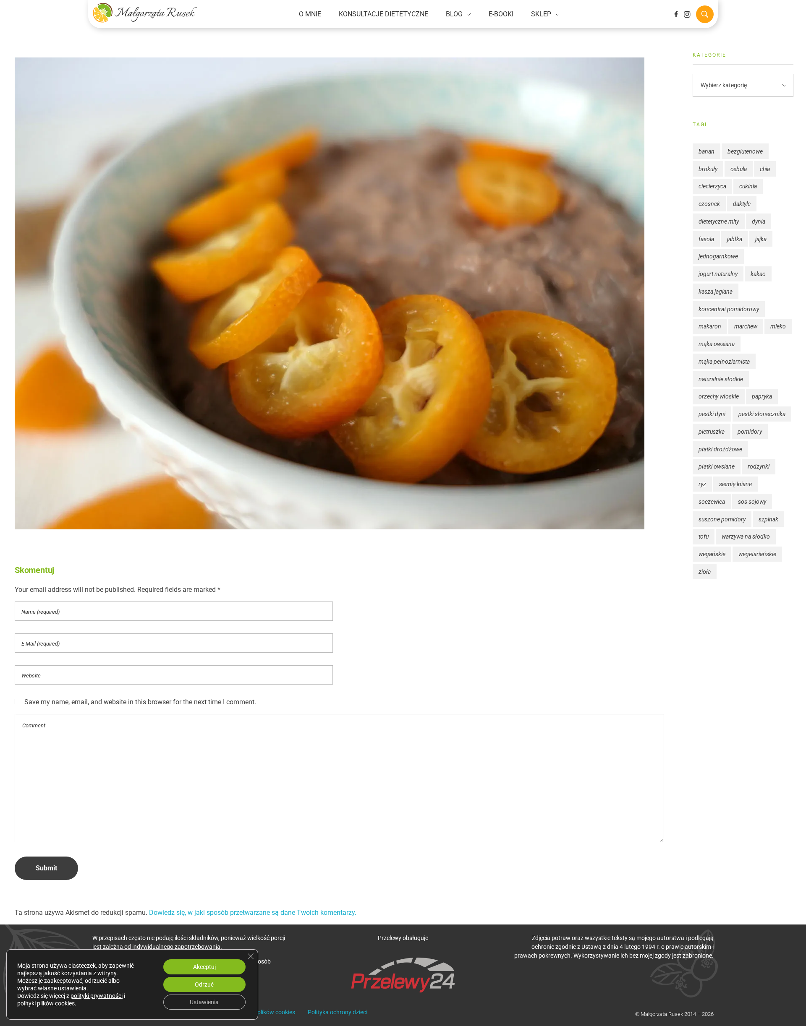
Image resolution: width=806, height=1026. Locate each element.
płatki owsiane (717, 466)
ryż (702, 484)
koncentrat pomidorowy (729, 309)
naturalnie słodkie (721, 379)
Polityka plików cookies (265, 1012)
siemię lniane (735, 484)
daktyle (742, 204)
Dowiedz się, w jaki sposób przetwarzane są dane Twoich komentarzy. (252, 913)
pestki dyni (712, 414)
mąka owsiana (717, 344)
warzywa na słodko (746, 536)
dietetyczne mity (719, 221)
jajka (761, 239)
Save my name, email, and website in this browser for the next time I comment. (140, 702)
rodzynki (758, 466)
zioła (705, 571)
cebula (738, 169)
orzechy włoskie (719, 396)
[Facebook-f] (676, 14)
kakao (758, 274)
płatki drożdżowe (720, 449)
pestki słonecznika (761, 414)
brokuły (708, 169)
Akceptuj (204, 967)
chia (765, 169)
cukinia (748, 186)
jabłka (734, 239)
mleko (778, 326)
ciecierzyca (712, 186)
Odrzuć (204, 984)
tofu (704, 536)
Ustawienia (204, 1002)
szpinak (768, 519)
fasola (706, 239)
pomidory (750, 431)
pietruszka (712, 431)
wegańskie (712, 554)
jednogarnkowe (718, 256)
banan (706, 151)
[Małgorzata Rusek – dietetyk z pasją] (144, 12)
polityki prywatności (97, 995)
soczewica (712, 501)
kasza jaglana (716, 291)
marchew (745, 326)
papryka (762, 396)
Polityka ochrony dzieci (337, 1012)
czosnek (709, 204)
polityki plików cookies (46, 1003)
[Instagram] (687, 14)
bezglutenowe (745, 151)
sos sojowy (752, 501)
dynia (758, 221)
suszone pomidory (722, 519)
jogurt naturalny (718, 274)
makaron (710, 326)
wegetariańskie (757, 554)
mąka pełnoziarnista (724, 361)
